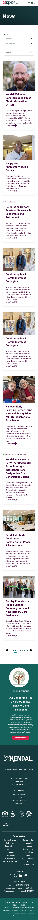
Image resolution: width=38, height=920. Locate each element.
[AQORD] (6, 825)
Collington (10, 843)
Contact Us (19, 804)
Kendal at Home (29, 840)
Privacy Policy (19, 882)
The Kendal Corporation (20, 902)
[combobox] (19, 38)
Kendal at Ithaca (29, 849)
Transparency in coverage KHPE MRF (19, 891)
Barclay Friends (10, 840)
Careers (19, 797)
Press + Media (19, 794)
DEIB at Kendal (20, 738)
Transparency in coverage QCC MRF (19, 888)
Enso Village (10, 846)
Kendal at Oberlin (29, 858)
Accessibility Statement (19, 885)
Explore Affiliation (19, 801)
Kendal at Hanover (10, 861)
